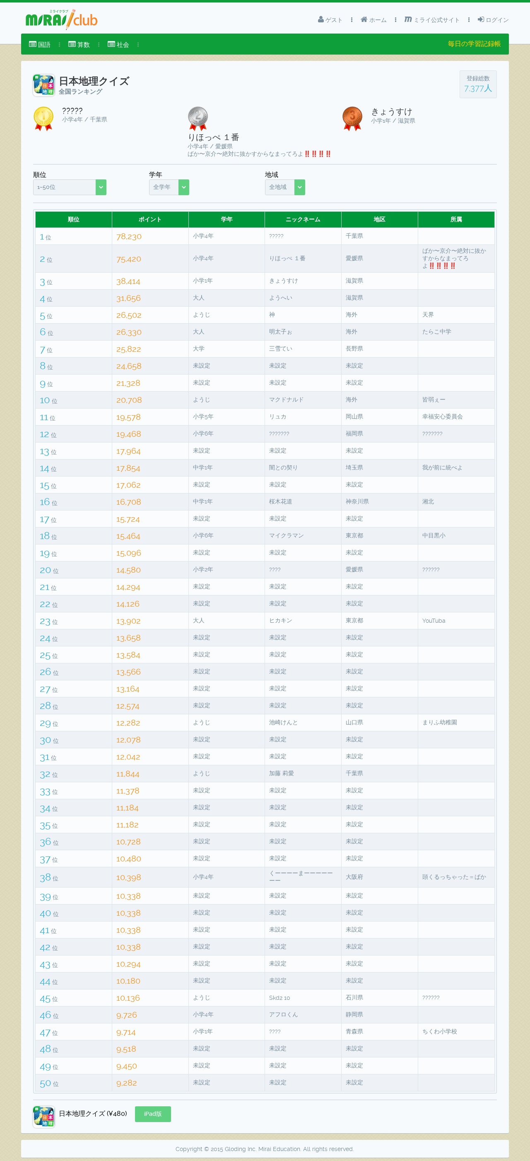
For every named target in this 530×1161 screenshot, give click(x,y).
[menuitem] (40, 45)
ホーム (377, 20)
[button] (153, 1114)
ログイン (496, 20)
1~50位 (46, 187)
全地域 (278, 187)
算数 (83, 44)
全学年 (162, 187)
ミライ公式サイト (436, 20)
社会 (122, 44)
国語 (43, 44)
